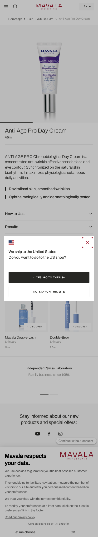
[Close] (87, 242)
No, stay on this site (49, 291)
